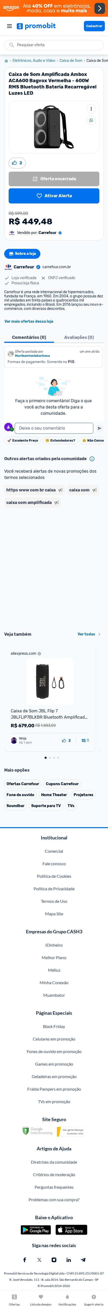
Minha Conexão (54, 982)
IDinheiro (54, 944)
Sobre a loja (25, 253)
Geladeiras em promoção (54, 1076)
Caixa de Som (71, 61)
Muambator (54, 995)
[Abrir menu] (9, 26)
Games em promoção (54, 1063)
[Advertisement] (54, 568)
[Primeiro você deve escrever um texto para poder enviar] (99, 428)
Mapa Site (54, 913)
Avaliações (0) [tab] (79, 337)
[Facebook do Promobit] (24, 1260)
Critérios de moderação (54, 1174)
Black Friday (54, 1026)
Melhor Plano (54, 957)
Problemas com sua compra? (54, 1199)
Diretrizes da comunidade (54, 1161)
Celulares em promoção (54, 1038)
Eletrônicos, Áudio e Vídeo (34, 61)
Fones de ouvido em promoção (54, 1051)
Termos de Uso (54, 901)
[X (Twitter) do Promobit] (39, 1260)
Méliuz (54, 969)
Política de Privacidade (54, 888)
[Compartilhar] (91, 120)
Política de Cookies (54, 876)
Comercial (54, 851)
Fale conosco (54, 863)
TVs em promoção (54, 1101)
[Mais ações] (91, 108)
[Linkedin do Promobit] (68, 1260)
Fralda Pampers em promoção (54, 1088)
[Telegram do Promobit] (83, 1260)
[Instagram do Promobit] (54, 1260)
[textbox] (54, 428)
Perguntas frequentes (54, 1186)
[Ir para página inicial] (8, 61)
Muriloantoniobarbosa (32, 356)
